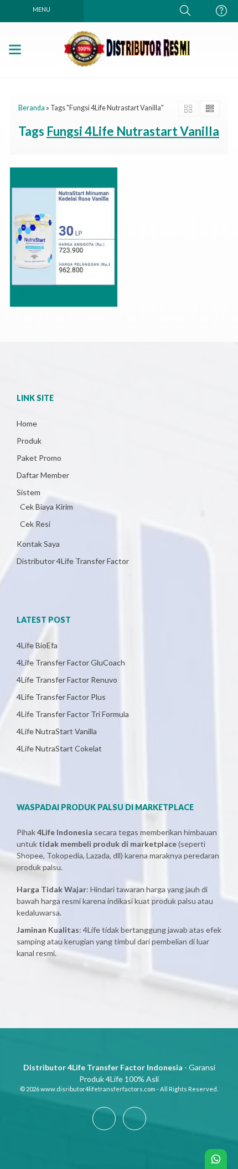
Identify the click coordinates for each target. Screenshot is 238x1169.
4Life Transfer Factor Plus (61, 697)
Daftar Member (43, 475)
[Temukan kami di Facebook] (104, 1130)
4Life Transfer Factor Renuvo (67, 679)
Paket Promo (39, 457)
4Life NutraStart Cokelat (59, 748)
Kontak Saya (38, 543)
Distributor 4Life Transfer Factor (73, 561)
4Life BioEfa (37, 645)
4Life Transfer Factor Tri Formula (73, 714)
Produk (29, 440)
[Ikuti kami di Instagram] (134, 1130)
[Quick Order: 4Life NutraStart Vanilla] (21, 293)
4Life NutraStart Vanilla (57, 731)
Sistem (28, 492)
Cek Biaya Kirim (46, 506)
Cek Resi (35, 523)
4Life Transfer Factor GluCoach (71, 662)
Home (27, 423)
